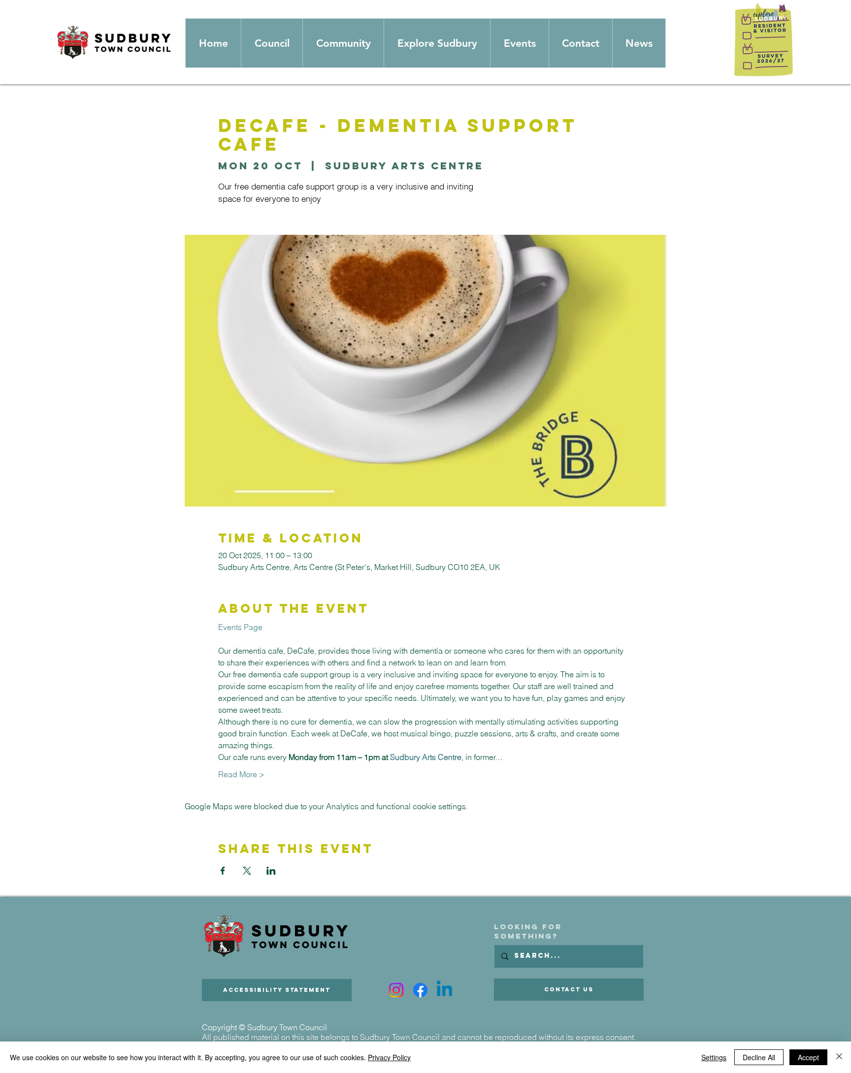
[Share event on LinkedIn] (271, 871)
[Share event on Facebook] (223, 871)
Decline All (759, 1057)
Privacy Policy (389, 1057)
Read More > (241, 774)
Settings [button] (713, 1057)
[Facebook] (420, 990)
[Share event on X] (247, 871)
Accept (808, 1057)
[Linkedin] (444, 990)
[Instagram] (396, 990)
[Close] (839, 1057)
